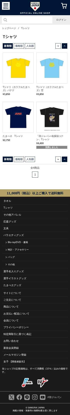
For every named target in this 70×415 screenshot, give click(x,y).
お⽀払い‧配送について (16, 313)
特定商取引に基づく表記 (17, 334)
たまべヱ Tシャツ (13, 136)
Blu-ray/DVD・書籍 (18, 242)
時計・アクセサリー (18, 249)
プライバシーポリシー (16, 327)
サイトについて (12, 293)
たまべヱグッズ (12, 285)
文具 (6, 228)
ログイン (61, 19)
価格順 (19, 45)
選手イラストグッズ (15, 278)
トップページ (9, 28)
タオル (7, 200)
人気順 (30, 45)
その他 (11, 264)
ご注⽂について (12, 299)
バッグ (11, 257)
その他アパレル (12, 214)
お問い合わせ (11, 340)
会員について (11, 320)
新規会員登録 (11, 347)
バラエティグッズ (14, 235)
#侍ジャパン (54, 397)
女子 (15, 361)
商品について (11, 306)
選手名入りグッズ (14, 271)
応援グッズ (10, 221)
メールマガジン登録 (15, 354)
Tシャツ (25, 28)
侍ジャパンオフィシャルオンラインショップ (35, 7)
